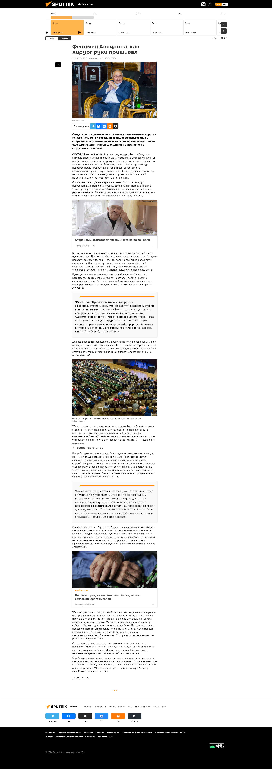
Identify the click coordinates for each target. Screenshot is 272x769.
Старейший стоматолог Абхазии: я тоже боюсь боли (112, 240)
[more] (153, 245)
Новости (85, 678)
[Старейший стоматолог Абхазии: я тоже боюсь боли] (114, 218)
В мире (76, 678)
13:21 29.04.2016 (79, 58)
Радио (112, 706)
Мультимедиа (142, 706)
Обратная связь (105, 736)
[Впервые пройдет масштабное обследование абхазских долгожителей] (114, 569)
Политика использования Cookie (170, 732)
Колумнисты (125, 706)
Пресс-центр (159, 706)
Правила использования (69, 732)
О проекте (50, 732)
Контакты (88, 732)
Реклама (100, 732)
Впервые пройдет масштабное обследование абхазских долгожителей (107, 597)
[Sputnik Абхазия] (61, 8)
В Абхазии (81, 590)
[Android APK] (217, 746)
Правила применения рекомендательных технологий (70, 736)
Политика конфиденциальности (137, 732)
